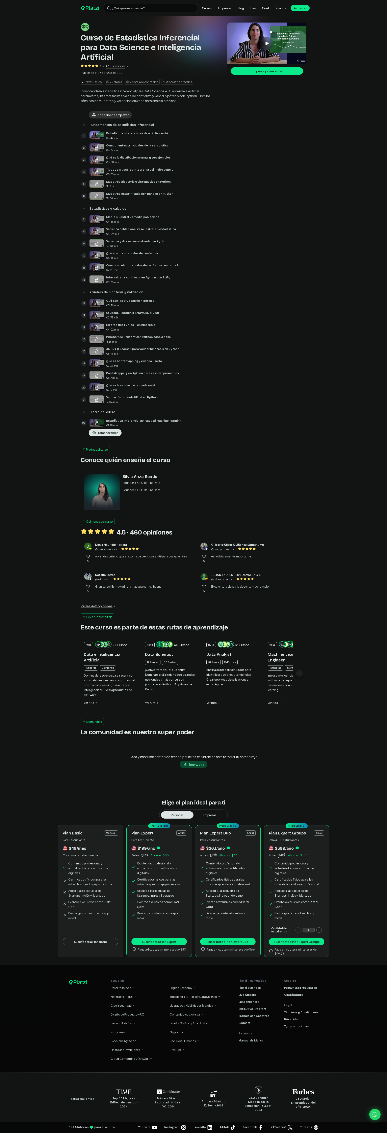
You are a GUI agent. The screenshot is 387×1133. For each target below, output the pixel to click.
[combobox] (150, 8)
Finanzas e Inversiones (125, 1050)
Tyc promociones (296, 1026)
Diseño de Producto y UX (127, 1014)
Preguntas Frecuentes (300, 988)
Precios (281, 8)
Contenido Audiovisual (185, 1014)
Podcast (244, 1023)
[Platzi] (90, 8)
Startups (176, 1050)
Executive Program (252, 1009)
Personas (177, 815)
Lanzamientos (248, 1002)
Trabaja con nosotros (253, 1016)
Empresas (224, 8)
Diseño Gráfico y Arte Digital (189, 1023)
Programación (120, 1032)
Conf (265, 8)
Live (253, 8)
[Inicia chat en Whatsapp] (375, 1114)
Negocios (176, 1032)
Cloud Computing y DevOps (130, 1058)
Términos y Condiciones (301, 1012)
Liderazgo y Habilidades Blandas (191, 1005)
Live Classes (247, 995)
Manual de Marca (250, 1040)
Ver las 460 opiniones (96, 606)
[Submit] (108, 8)
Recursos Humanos (183, 1041)
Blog (241, 8)
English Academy (181, 988)
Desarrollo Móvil (121, 1023)
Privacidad (292, 1019)
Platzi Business (249, 988)
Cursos (207, 8)
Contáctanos (293, 995)
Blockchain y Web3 (123, 1041)
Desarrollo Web (121, 988)
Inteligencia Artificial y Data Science (193, 996)
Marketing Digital (122, 996)
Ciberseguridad (121, 1005)
